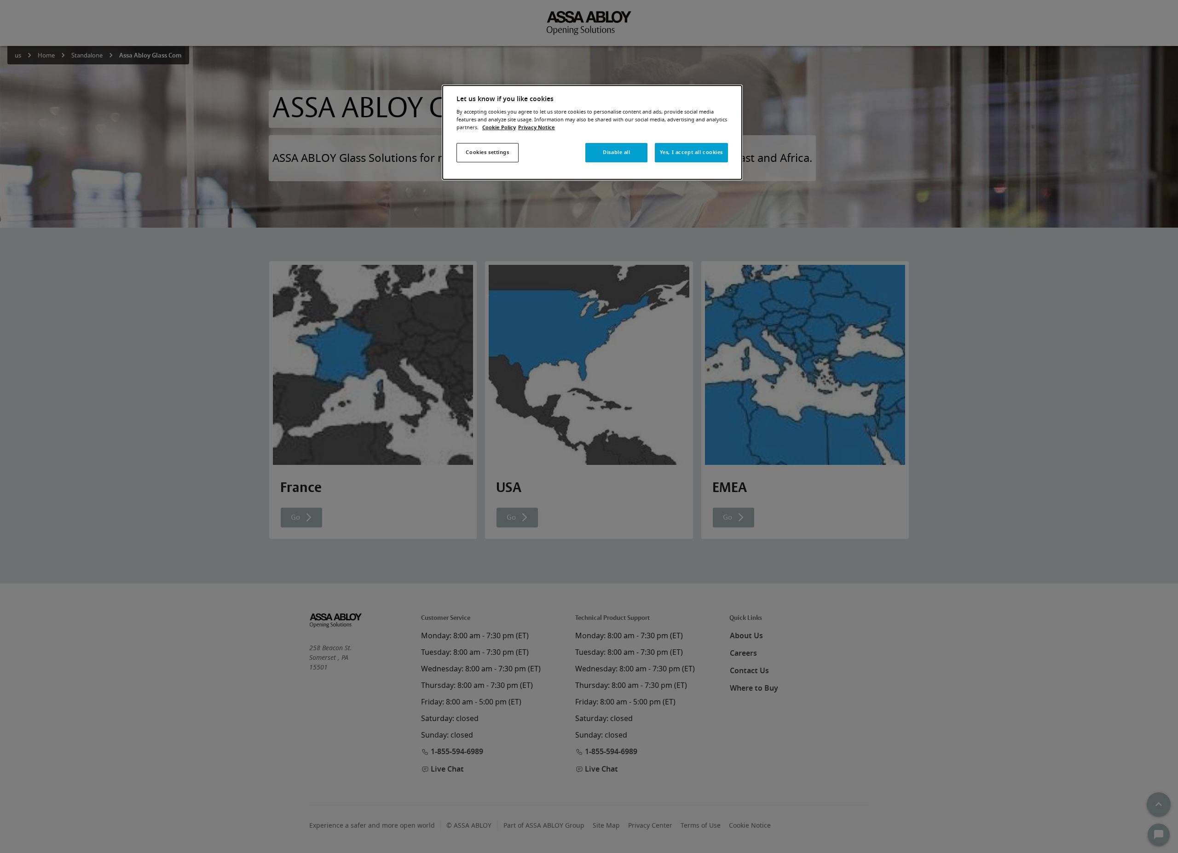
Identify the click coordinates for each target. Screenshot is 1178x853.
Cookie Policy (499, 128)
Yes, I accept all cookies (691, 152)
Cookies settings (487, 152)
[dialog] (592, 133)
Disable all (616, 152)
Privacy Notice (536, 128)
